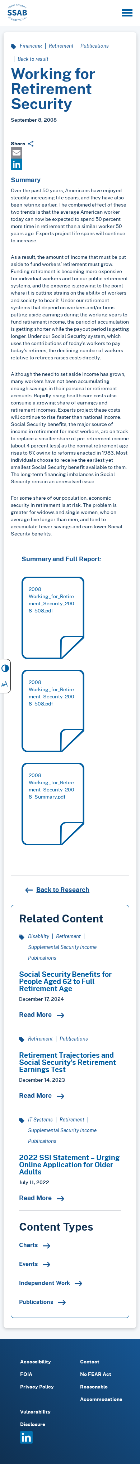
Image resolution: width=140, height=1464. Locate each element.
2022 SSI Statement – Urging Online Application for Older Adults (69, 1164)
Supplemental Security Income (62, 947)
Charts (29, 1245)
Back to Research (62, 889)
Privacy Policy (37, 1386)
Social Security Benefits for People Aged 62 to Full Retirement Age (65, 981)
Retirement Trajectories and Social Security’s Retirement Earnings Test (67, 1062)
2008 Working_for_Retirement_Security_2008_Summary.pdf (51, 785)
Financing (31, 46)
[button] (127, 13)
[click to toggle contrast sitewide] (5, 667)
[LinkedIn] (70, 164)
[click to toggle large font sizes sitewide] (5, 684)
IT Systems (40, 1119)
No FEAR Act (95, 1374)
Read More (36, 1014)
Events (29, 1264)
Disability (38, 936)
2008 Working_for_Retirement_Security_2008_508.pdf (51, 599)
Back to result (33, 59)
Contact (89, 1361)
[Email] (70, 153)
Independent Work (45, 1283)
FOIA (26, 1374)
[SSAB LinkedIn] (26, 1441)
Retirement (61, 46)
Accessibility (35, 1361)
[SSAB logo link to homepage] (17, 12)
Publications (94, 46)
